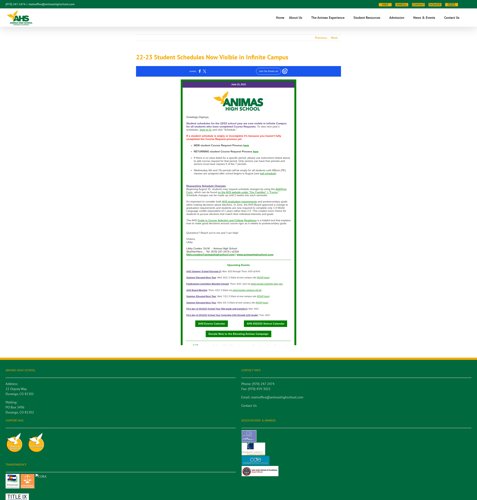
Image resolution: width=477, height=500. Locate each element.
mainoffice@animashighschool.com (52, 4)
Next (334, 38)
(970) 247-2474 (16, 4)
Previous (321, 38)
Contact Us (249, 405)
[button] (465, 18)
